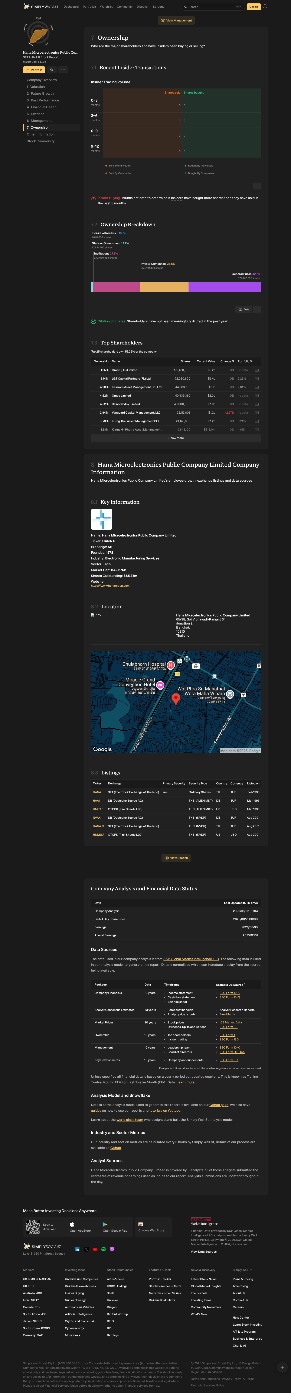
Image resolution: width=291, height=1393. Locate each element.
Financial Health (41, 107)
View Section (179, 858)
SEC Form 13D (229, 1039)
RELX (110, 1321)
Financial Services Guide (207, 1385)
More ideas (72, 1335)
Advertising (240, 1286)
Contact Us (240, 1300)
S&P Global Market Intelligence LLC (191, 959)
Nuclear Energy (75, 1300)
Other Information (41, 134)
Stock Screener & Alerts (165, 1286)
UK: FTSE (29, 1286)
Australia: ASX (32, 1293)
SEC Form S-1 (229, 1027)
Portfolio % (245, 361)
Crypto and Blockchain (80, 1321)
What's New (199, 1314)
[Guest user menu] (265, 7)
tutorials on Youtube (164, 1110)
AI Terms (248, 1379)
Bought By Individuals (200, 165)
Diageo (112, 1307)
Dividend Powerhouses (80, 1286)
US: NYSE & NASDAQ (37, 1279)
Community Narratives (206, 1307)
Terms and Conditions (205, 1379)
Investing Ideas (201, 1300)
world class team (130, 1120)
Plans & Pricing (243, 1279)
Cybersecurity (74, 1328)
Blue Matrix (227, 1014)
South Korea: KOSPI (36, 1328)
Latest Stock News (203, 1279)
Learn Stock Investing (247, 1324)
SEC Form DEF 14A (232, 1052)
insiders (177, 198)
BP (109, 1328)
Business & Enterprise (247, 1338)
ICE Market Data (231, 1022)
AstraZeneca (115, 1279)
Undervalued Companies (81, 1279)
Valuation (36, 87)
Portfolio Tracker (160, 1279)
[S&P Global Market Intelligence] (204, 1221)
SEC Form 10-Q (230, 997)
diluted (197, 321)
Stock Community (41, 141)
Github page (218, 1105)
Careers (238, 1307)
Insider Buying (74, 1293)
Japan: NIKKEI (32, 1321)
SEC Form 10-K (230, 993)
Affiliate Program (244, 1331)
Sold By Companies (120, 173)
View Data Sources (204, 1252)
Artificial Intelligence (78, 1314)
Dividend (35, 114)
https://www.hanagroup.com (110, 586)
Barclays (113, 1335)
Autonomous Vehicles (79, 1307)
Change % (227, 361)
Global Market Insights (206, 1286)
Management (39, 121)
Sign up (253, 6)
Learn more (185, 1082)
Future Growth (40, 93)
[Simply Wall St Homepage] (41, 7)
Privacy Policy (231, 1379)
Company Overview (42, 80)
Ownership (37, 127)
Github (115, 1148)
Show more (176, 438)
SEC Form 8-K (229, 1060)
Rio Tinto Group (117, 1314)
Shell (110, 1293)
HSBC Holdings (117, 1286)
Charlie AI (239, 1345)
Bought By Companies (201, 173)
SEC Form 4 (227, 1035)
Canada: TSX (31, 1307)
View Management (179, 20)
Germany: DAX (33, 1335)
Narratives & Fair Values (165, 1293)
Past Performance (43, 100)
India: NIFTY (31, 1300)
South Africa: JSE (34, 1314)
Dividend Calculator (162, 1300)
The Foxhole (199, 1293)
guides (96, 1110)
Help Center (241, 1317)
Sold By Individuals (120, 165)
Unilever (112, 1300)
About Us (239, 1293)
